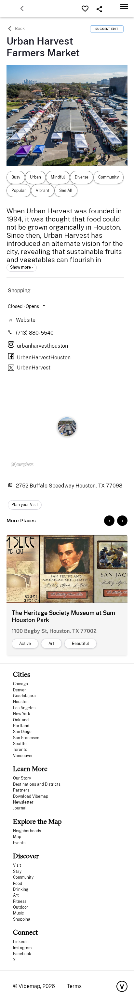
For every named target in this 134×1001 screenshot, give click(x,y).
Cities (21, 674)
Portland (21, 726)
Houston (21, 702)
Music (18, 913)
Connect (25, 932)
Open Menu (124, 6)
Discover (26, 856)
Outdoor (20, 907)
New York (21, 714)
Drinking (20, 889)
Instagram (22, 948)
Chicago (20, 684)
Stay (17, 871)
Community (23, 877)
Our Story (22, 778)
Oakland (21, 720)
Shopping (21, 919)
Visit (17, 865)
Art (16, 895)
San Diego (22, 731)
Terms (74, 986)
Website (25, 320)
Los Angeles (24, 708)
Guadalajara (24, 696)
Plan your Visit (24, 504)
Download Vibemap (30, 796)
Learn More (30, 769)
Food (17, 883)
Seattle (20, 743)
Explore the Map (37, 821)
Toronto (20, 749)
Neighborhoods (27, 831)
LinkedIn (21, 942)
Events (19, 843)
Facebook (22, 954)
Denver (19, 690)
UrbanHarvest (33, 368)
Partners (21, 790)
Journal (20, 808)
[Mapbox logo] (22, 465)
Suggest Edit (106, 29)
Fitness (19, 901)
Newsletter (23, 802)
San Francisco (26, 738)
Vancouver (23, 756)
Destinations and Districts (36, 784)
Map (17, 836)
